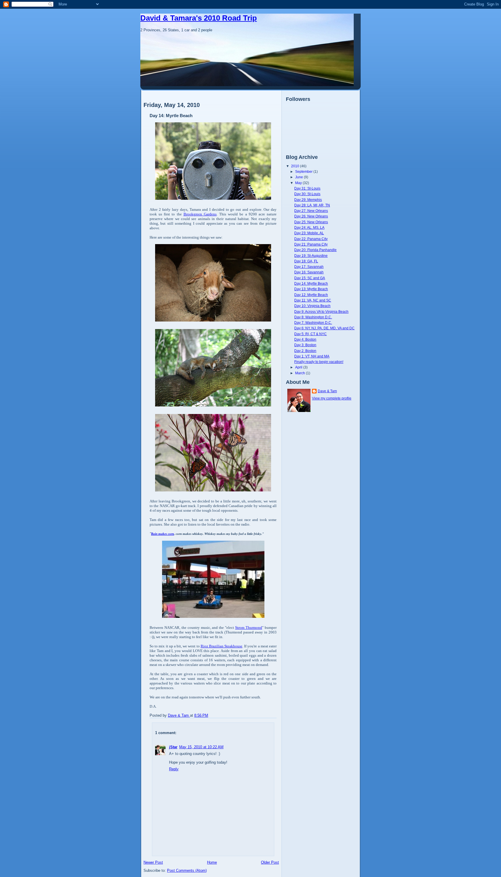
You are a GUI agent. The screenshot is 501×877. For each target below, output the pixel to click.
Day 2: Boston (305, 351)
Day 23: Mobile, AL (309, 233)
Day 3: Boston (305, 345)
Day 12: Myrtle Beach (311, 295)
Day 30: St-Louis (307, 194)
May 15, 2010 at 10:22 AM (201, 747)
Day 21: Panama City (311, 244)
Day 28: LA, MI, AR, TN (312, 205)
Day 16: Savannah (309, 272)
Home (212, 862)
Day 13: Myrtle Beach (311, 289)
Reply (174, 769)
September (304, 171)
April (299, 367)
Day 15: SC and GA (309, 278)
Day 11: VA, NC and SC (312, 300)
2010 (295, 166)
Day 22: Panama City (311, 239)
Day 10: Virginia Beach (312, 306)
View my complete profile (331, 398)
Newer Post (153, 862)
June (299, 177)
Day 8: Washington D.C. (313, 317)
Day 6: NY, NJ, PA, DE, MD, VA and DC (324, 328)
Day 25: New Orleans (311, 222)
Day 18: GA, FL (306, 261)
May (299, 183)
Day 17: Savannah (309, 266)
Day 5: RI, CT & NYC (310, 334)
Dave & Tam (327, 391)
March (300, 373)
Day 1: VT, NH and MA (311, 356)
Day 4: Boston (305, 339)
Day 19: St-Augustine (311, 255)
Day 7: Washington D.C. (313, 322)
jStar (173, 747)
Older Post (270, 862)
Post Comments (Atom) (187, 870)
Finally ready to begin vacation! (318, 362)
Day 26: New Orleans (311, 216)
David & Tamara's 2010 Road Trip (198, 18)
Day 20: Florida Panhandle (315, 250)
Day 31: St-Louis (307, 188)
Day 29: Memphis (308, 199)
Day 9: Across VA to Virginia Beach (321, 311)
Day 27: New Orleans (311, 211)
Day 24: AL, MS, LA (309, 227)
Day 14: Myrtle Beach (311, 283)
